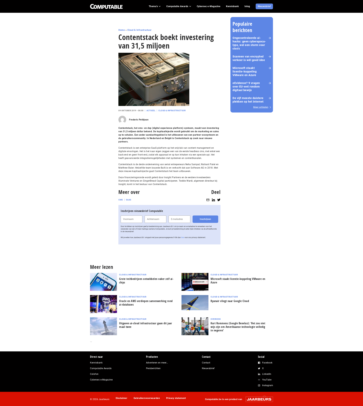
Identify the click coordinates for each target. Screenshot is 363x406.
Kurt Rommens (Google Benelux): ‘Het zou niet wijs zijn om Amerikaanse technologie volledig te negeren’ (238, 326)
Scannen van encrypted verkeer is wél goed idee (249, 58)
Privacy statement (176, 398)
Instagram (267, 385)
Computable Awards (101, 368)
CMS (120, 200)
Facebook (267, 362)
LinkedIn (266, 374)
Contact (206, 362)
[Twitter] (218, 200)
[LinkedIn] (213, 200)
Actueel (151, 110)
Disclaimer (121, 398)
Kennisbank (96, 362)
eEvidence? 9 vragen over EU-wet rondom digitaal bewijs (246, 86)
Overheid (216, 319)
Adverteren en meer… (157, 362)
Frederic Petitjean (138, 119)
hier (182, 237)
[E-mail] (208, 200)
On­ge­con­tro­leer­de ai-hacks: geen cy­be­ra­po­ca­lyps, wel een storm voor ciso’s (249, 43)
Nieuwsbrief (208, 368)
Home (121, 30)
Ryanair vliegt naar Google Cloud (230, 301)
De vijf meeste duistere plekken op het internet (248, 99)
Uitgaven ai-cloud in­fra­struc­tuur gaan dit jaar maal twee (145, 325)
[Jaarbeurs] (258, 399)
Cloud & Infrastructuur (139, 30)
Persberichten (153, 368)
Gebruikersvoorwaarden (147, 398)
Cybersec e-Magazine (101, 379)
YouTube (267, 379)
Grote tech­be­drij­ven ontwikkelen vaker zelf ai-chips (146, 280)
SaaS (128, 200)
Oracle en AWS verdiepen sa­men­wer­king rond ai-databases (146, 302)
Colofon (94, 374)
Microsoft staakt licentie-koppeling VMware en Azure (245, 71)
